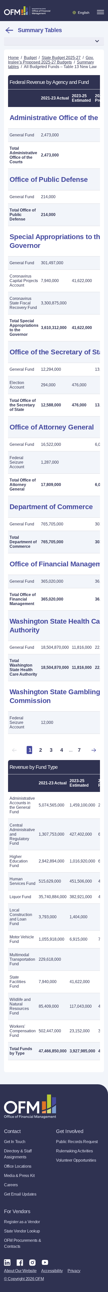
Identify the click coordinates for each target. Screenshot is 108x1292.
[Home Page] (30, 1106)
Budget (30, 58)
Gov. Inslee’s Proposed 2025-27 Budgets (51, 60)
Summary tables (40, 30)
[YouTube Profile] (45, 1262)
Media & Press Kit (19, 1175)
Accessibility (52, 1271)
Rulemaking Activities (74, 1151)
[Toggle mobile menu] (100, 12)
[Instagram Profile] (32, 1262)
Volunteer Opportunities (76, 1160)
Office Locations (17, 1166)
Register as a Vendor (22, 1222)
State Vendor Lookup (22, 1231)
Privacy (74, 1271)
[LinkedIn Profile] (7, 1262)
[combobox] (54, 41)
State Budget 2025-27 (61, 58)
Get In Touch (14, 1142)
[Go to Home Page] (27, 10)
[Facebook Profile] (20, 1262)
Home (13, 58)
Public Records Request (77, 1142)
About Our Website (20, 1271)
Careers (11, 1185)
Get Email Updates (20, 1194)
